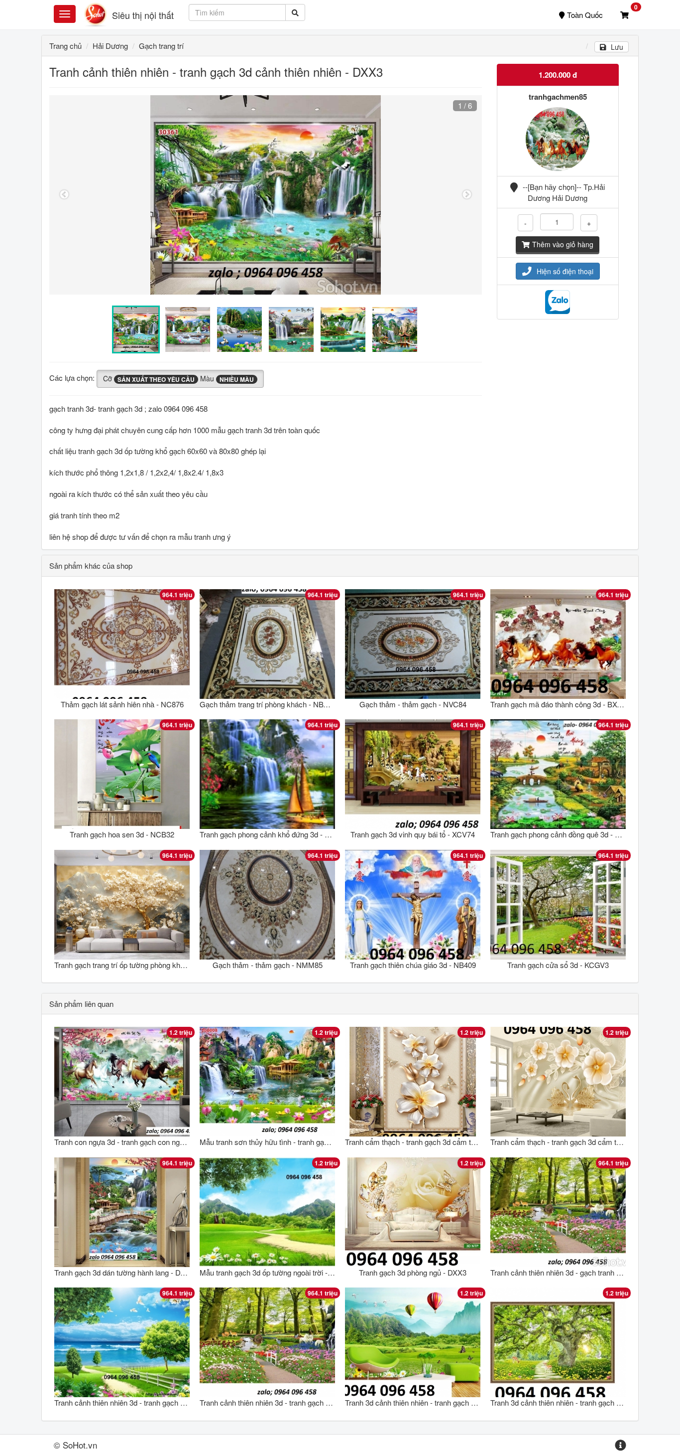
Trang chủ (65, 45)
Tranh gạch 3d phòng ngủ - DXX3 (412, 1272)
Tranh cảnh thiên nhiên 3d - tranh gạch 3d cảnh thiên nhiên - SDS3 (307, 1402)
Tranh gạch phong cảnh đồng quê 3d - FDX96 (563, 834)
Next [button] (467, 195)
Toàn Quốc (585, 14)
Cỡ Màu (178, 378)
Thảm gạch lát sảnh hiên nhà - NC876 (122, 704)
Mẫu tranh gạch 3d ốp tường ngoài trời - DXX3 (274, 1272)
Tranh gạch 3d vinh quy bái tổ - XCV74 (412, 834)
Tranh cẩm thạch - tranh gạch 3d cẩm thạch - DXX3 (428, 1141)
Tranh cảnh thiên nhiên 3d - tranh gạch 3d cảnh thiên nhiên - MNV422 (166, 1402)
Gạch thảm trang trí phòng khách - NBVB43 (270, 704)
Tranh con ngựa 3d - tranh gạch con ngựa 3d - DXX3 (139, 1141)
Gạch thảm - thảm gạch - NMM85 (268, 965)
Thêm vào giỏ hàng (562, 244)
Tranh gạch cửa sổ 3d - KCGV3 (558, 965)
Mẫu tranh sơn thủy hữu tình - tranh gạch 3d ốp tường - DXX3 (299, 1141)
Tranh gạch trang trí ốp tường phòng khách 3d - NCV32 (143, 965)
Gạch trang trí (161, 45)
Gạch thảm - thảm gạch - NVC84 (412, 704)
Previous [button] (64, 195)
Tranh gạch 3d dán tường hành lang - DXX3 (124, 1272)
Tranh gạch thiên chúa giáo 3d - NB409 (413, 965)
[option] (265, 195)
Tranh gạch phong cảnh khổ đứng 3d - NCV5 (272, 834)
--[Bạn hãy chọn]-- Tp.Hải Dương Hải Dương (564, 191)
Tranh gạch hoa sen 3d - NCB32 (122, 834)
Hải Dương (110, 45)
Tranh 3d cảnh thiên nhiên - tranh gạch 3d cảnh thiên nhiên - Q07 (449, 1402)
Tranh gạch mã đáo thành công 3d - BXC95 (560, 704)
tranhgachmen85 (558, 96)
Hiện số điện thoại (565, 271)
